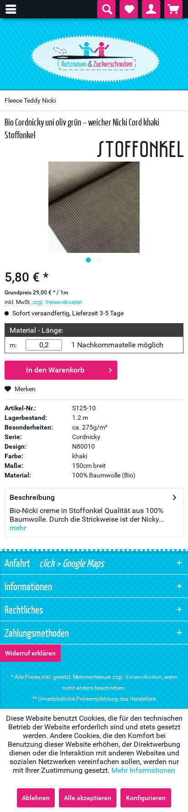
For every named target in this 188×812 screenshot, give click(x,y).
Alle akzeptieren (87, 798)
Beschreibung (32, 497)
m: (13, 345)
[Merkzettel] (129, 9)
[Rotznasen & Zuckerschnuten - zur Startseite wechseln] (94, 56)
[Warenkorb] (173, 9)
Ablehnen (36, 798)
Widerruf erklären (30, 653)
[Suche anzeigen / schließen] (106, 9)
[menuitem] (15, 9)
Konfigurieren (146, 798)
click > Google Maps (70, 562)
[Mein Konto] (151, 9)
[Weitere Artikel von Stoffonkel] (140, 149)
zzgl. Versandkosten (57, 302)
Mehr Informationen (143, 770)
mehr (18, 528)
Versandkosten (143, 677)
